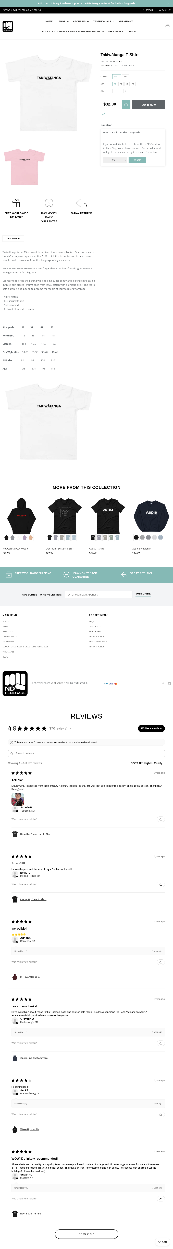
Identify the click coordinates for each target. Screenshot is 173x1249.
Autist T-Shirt (96, 548)
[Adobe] (30, 537)
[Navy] (148, 537)
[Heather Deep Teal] (68, 537)
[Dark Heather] (142, 537)
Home (49, 21)
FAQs (91, 621)
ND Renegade (58, 683)
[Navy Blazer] (12, 537)
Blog (132, 31)
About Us (79, 21)
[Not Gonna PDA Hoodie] (22, 519)
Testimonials (102, 21)
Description (13, 238)
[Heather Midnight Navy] (55, 537)
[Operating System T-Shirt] (65, 519)
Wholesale (115, 31)
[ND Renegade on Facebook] (163, 684)
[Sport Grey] (154, 537)
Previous (7, 524)
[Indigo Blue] (160, 537)
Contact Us (95, 626)
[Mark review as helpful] (161, 819)
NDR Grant (126, 21)
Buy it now (149, 104)
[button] (71, 728)
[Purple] (24, 537)
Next (166, 524)
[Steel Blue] (74, 537)
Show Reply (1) (21, 951)
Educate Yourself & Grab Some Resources (71, 31)
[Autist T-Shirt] (108, 519)
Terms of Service (98, 641)
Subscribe (143, 593)
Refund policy (96, 646)
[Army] (62, 537)
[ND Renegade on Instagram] (169, 684)
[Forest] (111, 537)
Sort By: (137, 763)
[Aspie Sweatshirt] (151, 519)
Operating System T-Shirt (60, 548)
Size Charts (95, 631)
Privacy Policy (96, 636)
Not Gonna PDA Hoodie (16, 548)
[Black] (6, 537)
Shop (62, 21)
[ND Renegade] (14, 683)
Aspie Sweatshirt (141, 548)
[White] (18, 537)
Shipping (105, 65)
